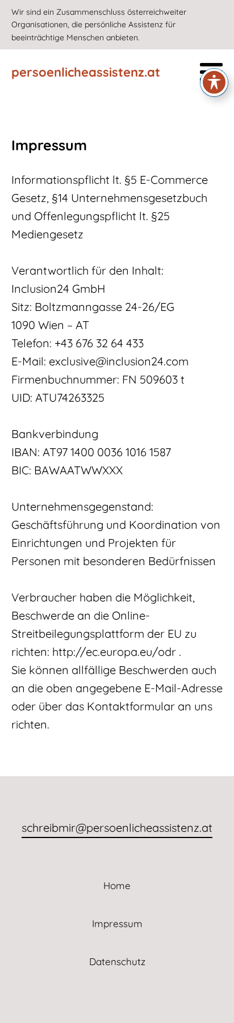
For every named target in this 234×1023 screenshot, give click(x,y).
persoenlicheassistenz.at (85, 72)
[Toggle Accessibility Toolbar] (214, 82)
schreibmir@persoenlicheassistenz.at (117, 827)
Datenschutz (117, 961)
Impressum (117, 923)
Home (117, 885)
